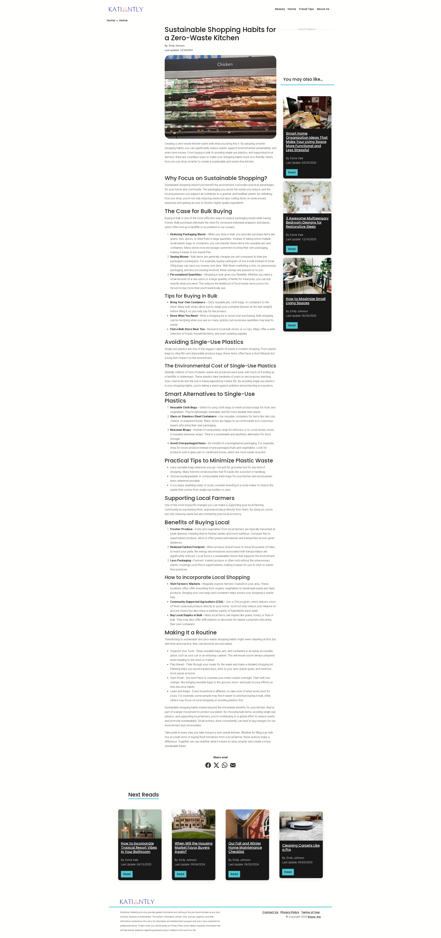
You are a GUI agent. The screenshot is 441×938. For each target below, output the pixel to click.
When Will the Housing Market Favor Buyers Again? (194, 847)
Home (292, 9)
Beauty (280, 9)
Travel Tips (306, 9)
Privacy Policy (289, 912)
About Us (323, 9)
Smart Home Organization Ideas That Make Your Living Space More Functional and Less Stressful (307, 141)
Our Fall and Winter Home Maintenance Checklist (245, 847)
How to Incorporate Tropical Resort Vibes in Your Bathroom (139, 847)
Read (291, 172)
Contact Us (270, 912)
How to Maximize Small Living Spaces (306, 300)
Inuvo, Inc (314, 917)
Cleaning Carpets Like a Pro (301, 847)
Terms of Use (310, 912)
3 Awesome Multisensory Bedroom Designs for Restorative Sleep (307, 222)
